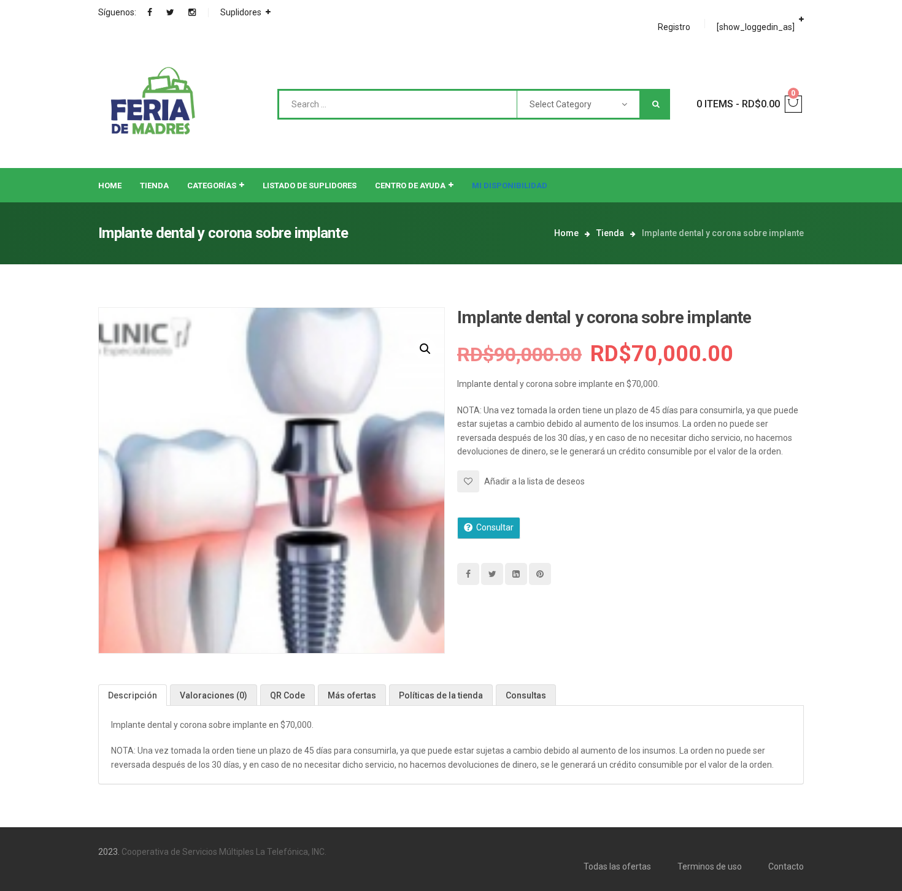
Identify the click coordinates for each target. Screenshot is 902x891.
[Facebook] (149, 12)
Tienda (610, 233)
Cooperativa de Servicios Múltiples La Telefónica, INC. (223, 852)
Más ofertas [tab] (352, 695)
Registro (674, 27)
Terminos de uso (709, 866)
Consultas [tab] (526, 695)
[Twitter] (170, 12)
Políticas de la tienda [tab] (441, 695)
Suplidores (240, 12)
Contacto (786, 866)
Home (566, 233)
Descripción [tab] (132, 695)
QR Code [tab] (287, 695)
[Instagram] (192, 12)
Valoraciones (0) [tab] (213, 695)
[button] (425, 349)
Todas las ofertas (617, 866)
